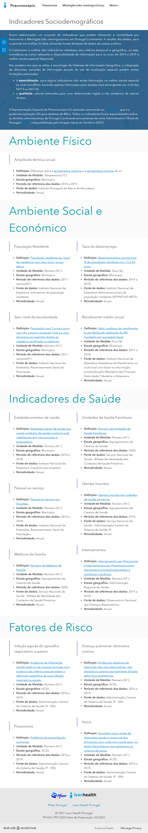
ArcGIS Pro (112, 109)
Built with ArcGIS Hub (20, 828)
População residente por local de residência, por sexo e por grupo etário (43, 262)
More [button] (113, 5)
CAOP (26, 122)
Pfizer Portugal (57, 805)
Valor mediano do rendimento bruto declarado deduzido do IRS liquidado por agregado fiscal (111, 333)
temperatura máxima (68, 171)
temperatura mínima (100, 171)
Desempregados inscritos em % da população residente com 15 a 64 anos (110, 262)
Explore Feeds (104, 828)
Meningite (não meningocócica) (83, 5)
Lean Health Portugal (86, 805)
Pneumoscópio (22, 5)
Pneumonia (49, 5)
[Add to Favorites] (4, 42)
